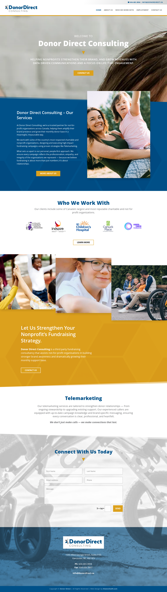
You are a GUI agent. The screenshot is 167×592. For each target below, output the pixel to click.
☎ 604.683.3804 (134, 2)
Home (98, 10)
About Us (108, 10)
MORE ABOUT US (48, 173)
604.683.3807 (86, 567)
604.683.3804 (85, 563)
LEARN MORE (83, 242)
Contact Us (156, 10)
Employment (143, 10)
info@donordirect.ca (152, 2)
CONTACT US (83, 73)
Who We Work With (124, 10)
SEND (118, 508)
